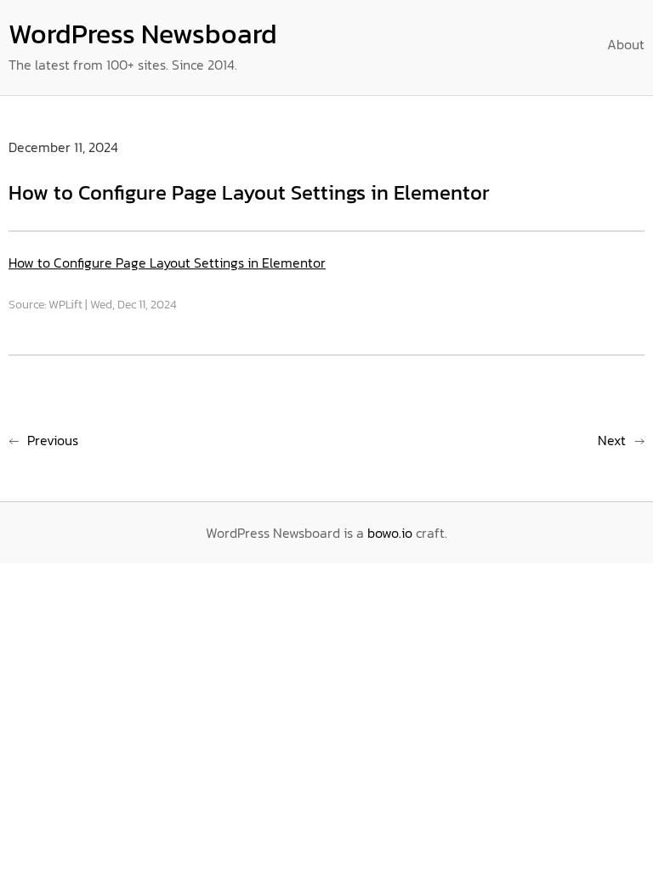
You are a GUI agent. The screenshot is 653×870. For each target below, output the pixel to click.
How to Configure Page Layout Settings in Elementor (167, 262)
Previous (52, 440)
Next (612, 440)
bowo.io (389, 533)
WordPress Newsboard (143, 34)
